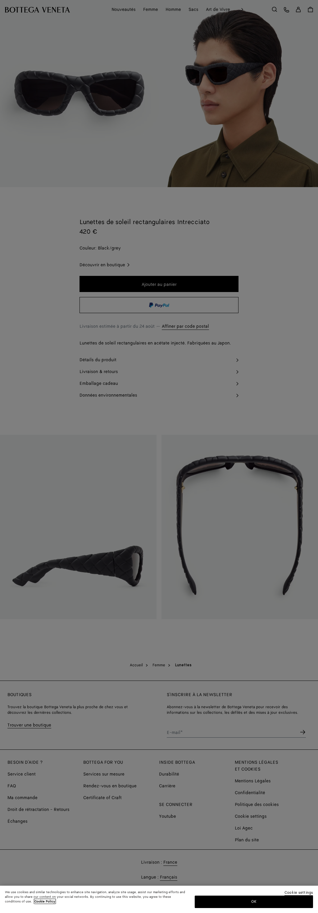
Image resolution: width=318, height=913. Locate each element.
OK (254, 901)
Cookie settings (298, 893)
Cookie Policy (44, 901)
